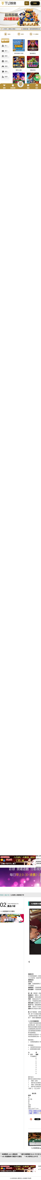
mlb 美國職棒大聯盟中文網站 (12, 1156)
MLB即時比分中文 (32, 1156)
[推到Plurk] (31, 1119)
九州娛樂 (30, 1021)
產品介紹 (7, 895)
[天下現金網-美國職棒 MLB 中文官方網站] (12, 918)
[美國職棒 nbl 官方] (18, 860)
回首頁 (1, 895)
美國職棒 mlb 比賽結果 (10, 1154)
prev (29, 962)
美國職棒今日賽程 (8, 911)
